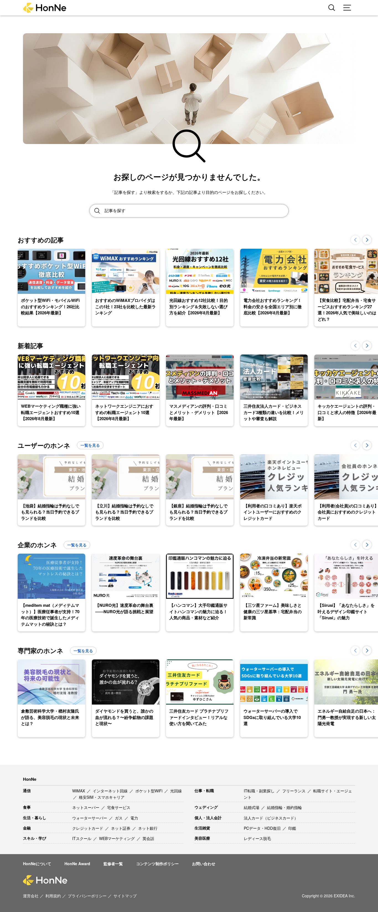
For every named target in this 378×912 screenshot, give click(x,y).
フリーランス (294, 790)
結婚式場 (252, 807)
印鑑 (292, 828)
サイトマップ (125, 895)
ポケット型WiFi (149, 790)
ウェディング (206, 807)
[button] (367, 239)
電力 (134, 818)
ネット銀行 (147, 828)
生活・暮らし (34, 817)
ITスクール (82, 838)
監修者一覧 (113, 863)
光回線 (176, 790)
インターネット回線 (111, 790)
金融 (27, 828)
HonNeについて (37, 863)
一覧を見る (90, 445)
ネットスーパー (86, 807)
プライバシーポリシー (87, 895)
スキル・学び (34, 838)
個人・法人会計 (208, 817)
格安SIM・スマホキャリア (102, 797)
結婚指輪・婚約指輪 (284, 807)
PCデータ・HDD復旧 (263, 828)
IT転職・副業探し (260, 790)
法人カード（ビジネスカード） (271, 818)
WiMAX (79, 790)
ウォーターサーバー (90, 818)
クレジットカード (88, 828)
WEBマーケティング (117, 838)
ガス (119, 818)
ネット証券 (121, 828)
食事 (27, 807)
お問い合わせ (203, 863)
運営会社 (30, 895)
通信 (27, 790)
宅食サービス (118, 807)
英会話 (148, 838)
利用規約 (53, 895)
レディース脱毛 (257, 838)
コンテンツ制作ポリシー (157, 863)
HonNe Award (77, 863)
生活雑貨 (202, 828)
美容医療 (202, 838)
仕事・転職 (204, 790)
